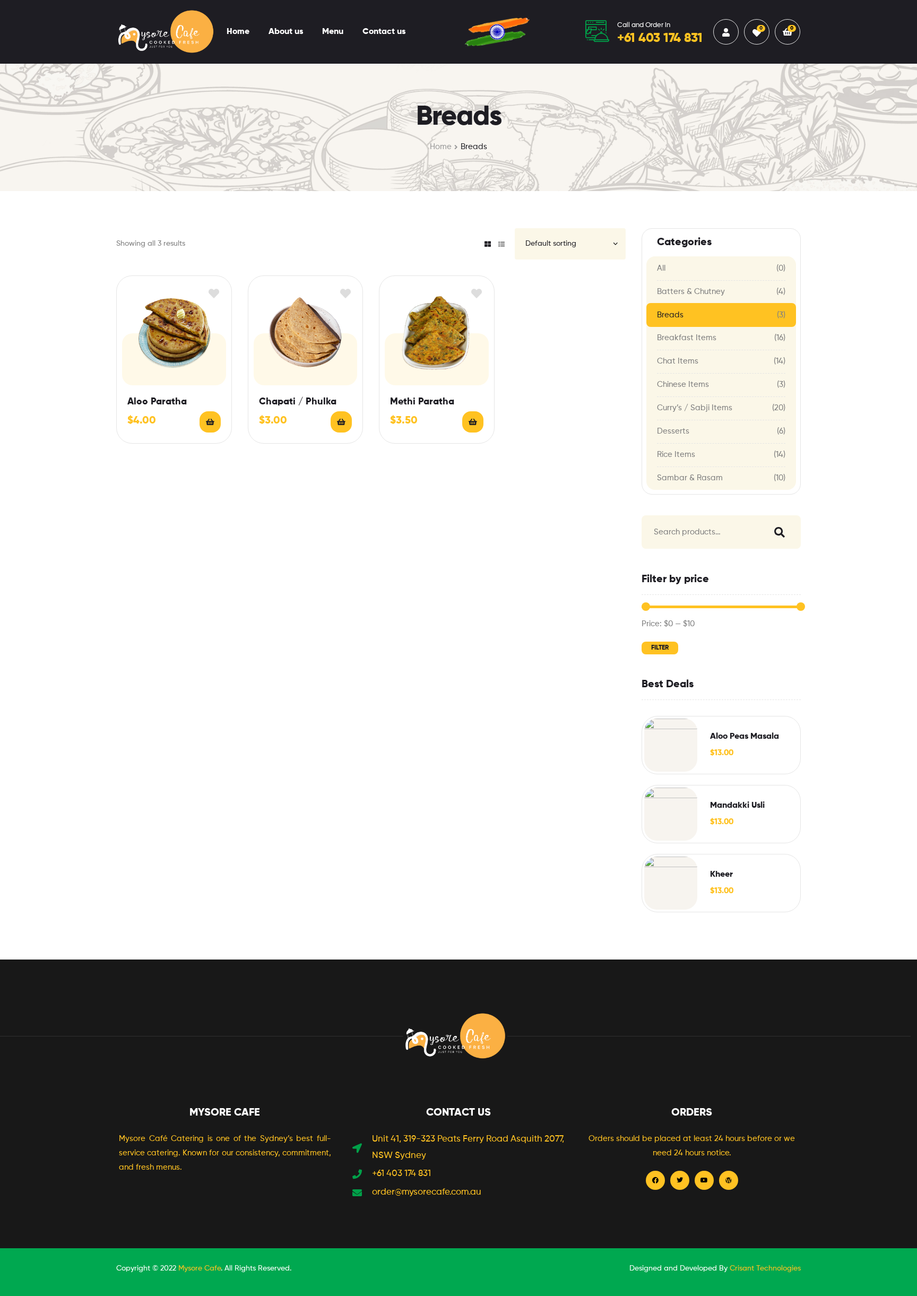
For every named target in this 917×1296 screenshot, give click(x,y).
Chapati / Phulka (297, 402)
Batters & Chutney (691, 292)
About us (286, 32)
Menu (332, 32)
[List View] (501, 244)
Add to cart (210, 422)
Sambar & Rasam (690, 478)
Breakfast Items (686, 338)
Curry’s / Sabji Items (694, 408)
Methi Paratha (422, 402)
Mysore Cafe (199, 1268)
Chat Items (677, 361)
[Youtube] (704, 1180)
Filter (660, 648)
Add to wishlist (214, 293)
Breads (670, 315)
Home (238, 32)
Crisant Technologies (765, 1268)
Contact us (383, 32)
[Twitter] (679, 1180)
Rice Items (676, 455)
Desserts (673, 431)
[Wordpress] (728, 1180)
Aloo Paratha (157, 402)
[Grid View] (488, 244)
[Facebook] (655, 1180)
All (661, 268)
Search (777, 532)
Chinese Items (683, 384)
